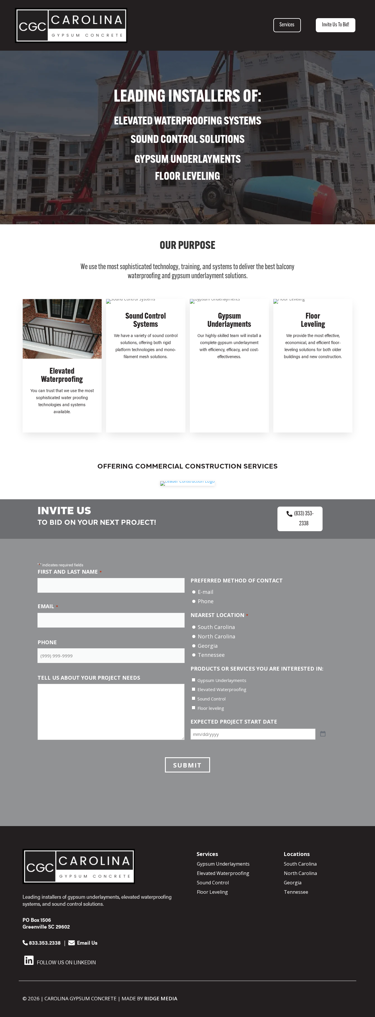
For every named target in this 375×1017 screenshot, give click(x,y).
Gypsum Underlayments (221, 680)
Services (286, 25)
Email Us (87, 942)
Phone (206, 601)
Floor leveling (210, 708)
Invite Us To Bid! (335, 25)
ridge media (160, 998)
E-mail (205, 591)
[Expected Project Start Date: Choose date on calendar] (322, 734)
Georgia (208, 645)
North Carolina (216, 636)
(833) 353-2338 (304, 519)
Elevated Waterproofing (221, 689)
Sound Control (211, 699)
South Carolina (216, 626)
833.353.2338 (44, 942)
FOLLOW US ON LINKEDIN (66, 962)
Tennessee (211, 654)
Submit (187, 764)
